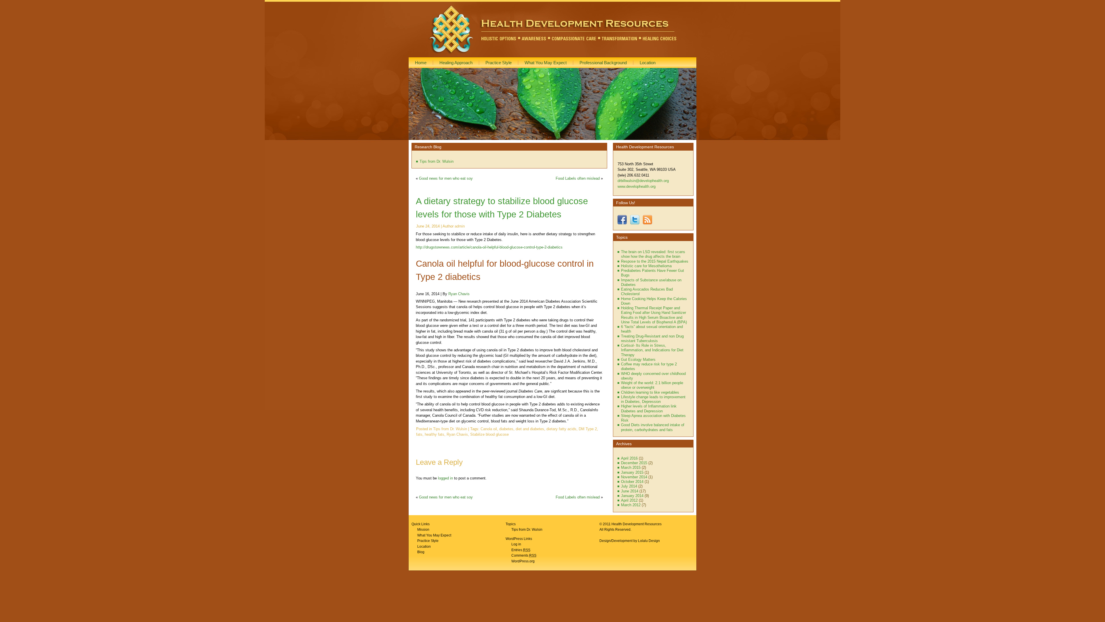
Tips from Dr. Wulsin (437, 161)
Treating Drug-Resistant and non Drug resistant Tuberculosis (652, 338)
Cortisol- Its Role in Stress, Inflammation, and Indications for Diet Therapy (652, 350)
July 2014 (629, 486)
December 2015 (634, 463)
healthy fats (434, 434)
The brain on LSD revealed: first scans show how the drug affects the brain (653, 254)
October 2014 (632, 481)
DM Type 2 (588, 429)
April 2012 (629, 500)
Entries (520, 550)
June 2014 (629, 491)
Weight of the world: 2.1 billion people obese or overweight (652, 385)
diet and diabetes (530, 429)
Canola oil (489, 429)
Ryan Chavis (459, 294)
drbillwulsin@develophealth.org (643, 181)
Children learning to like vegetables (650, 392)
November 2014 (634, 477)
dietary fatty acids (561, 429)
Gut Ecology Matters (638, 359)
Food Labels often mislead (578, 178)
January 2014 (632, 496)
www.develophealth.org (637, 186)
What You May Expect (434, 535)
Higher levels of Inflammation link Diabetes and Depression (649, 408)
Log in (516, 544)
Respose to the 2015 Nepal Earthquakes (654, 261)
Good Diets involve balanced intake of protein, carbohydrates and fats (652, 427)
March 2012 (631, 505)
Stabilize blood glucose (489, 434)
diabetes (506, 429)
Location (424, 547)
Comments (523, 555)
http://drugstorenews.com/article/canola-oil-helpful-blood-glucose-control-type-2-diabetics (489, 247)
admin (460, 226)
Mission (423, 530)
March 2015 (631, 467)
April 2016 (629, 458)
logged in (445, 478)
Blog (420, 552)
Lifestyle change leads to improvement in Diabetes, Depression (653, 399)
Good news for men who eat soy (446, 178)
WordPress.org (523, 561)
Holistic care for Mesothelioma (646, 266)
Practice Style (428, 541)
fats (419, 434)
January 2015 (632, 472)
